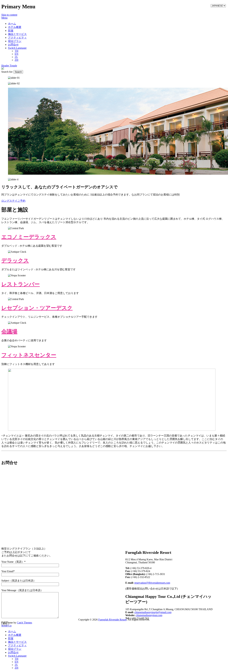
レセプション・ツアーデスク (37, 308)
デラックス (15, 261)
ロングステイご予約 (13, 200)
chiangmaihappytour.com (149, 615)
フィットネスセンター (28, 355)
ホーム (12, 23)
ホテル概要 (14, 27)
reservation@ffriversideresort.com (152, 582)
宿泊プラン (14, 41)
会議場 (9, 331)
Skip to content (9, 14)
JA (16, 57)
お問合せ (13, 44)
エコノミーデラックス (28, 237)
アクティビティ (17, 37)
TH (16, 51)
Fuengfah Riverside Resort (112, 619)
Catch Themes (24, 622)
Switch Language (17, 47)
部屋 (10, 30)
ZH (16, 59)
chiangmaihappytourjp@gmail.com (152, 612)
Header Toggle (9, 65)
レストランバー (20, 284)
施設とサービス (17, 34)
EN (16, 53)
